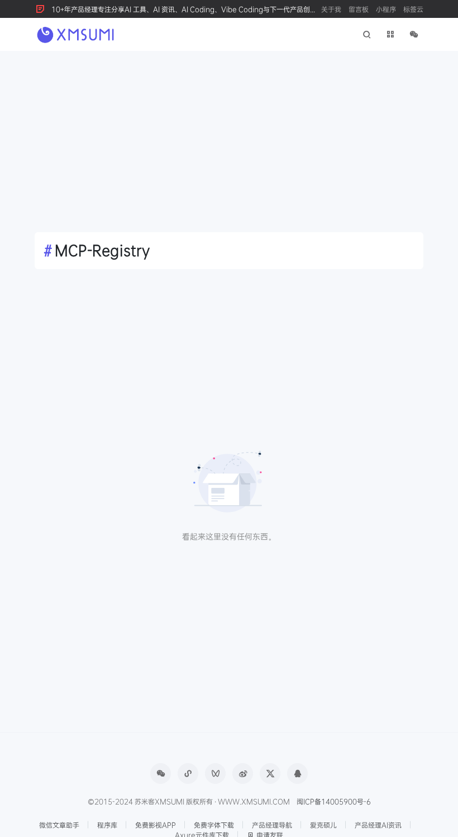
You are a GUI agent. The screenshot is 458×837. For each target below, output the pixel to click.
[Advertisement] (229, 135)
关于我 (331, 8)
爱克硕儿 (323, 824)
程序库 (107, 824)
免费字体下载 (214, 824)
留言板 (359, 8)
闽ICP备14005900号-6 (334, 801)
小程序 (386, 8)
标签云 (413, 8)
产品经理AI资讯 (378, 824)
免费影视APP (155, 824)
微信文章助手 (59, 824)
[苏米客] (76, 34)
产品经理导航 (272, 824)
